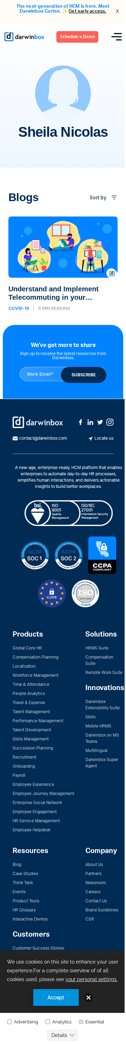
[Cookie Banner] (63, 997)
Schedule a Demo (77, 36)
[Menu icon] (116, 37)
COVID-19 (18, 308)
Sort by (98, 197)
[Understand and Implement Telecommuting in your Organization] (63, 263)
